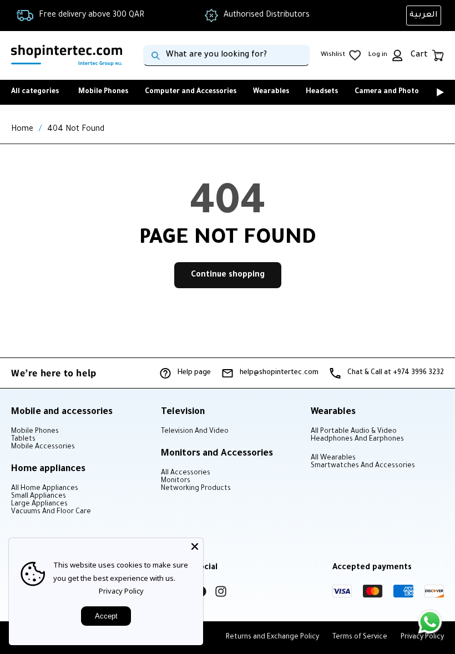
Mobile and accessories (62, 412)
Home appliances (48, 469)
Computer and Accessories (190, 92)
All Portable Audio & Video (354, 432)
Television (183, 412)
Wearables (271, 92)
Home (22, 129)
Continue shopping (228, 275)
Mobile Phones (103, 92)
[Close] (194, 546)
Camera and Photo (387, 92)
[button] (424, 92)
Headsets (322, 92)
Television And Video (195, 432)
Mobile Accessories (43, 447)
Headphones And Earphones (357, 439)
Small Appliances (38, 496)
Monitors (175, 481)
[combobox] (226, 55)
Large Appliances (39, 504)
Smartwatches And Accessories (363, 466)
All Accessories (185, 473)
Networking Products (196, 489)
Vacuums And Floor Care (51, 512)
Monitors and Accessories (217, 454)
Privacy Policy (121, 591)
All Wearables (333, 458)
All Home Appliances (44, 489)
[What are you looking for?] (155, 55)
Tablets (23, 439)
